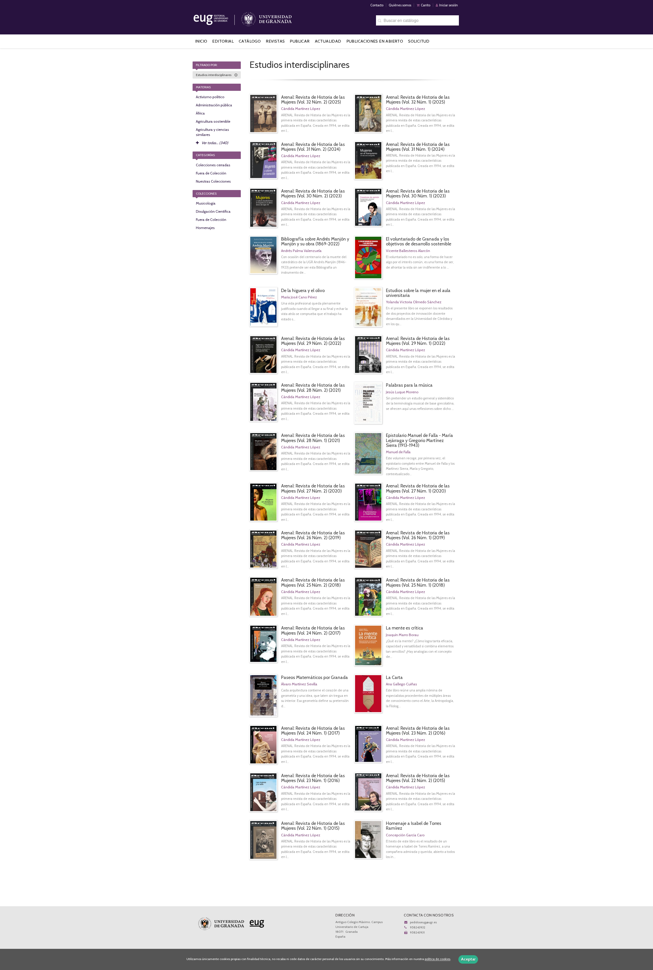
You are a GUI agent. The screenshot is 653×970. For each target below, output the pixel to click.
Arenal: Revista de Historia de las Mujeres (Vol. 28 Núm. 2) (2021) (313, 387)
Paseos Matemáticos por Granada (314, 677)
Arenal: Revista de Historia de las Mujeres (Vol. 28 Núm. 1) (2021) (313, 438)
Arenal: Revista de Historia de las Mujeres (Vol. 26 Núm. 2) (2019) (313, 535)
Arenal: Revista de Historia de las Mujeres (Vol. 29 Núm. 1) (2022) (418, 341)
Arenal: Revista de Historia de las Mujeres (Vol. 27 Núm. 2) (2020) (313, 488)
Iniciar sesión (448, 5)
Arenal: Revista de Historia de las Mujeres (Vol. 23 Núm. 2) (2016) (418, 730)
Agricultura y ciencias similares (212, 132)
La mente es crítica (404, 628)
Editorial (223, 41)
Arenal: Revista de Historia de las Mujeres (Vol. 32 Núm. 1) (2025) (418, 99)
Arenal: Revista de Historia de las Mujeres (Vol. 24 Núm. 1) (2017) (313, 730)
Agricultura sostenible (213, 121)
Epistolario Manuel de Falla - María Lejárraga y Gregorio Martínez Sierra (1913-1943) (419, 440)
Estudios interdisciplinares (214, 75)
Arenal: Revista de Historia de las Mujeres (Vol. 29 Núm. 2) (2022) (313, 341)
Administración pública (214, 105)
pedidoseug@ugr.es (423, 922)
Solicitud (419, 41)
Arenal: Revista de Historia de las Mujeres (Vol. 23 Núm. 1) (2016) (313, 778)
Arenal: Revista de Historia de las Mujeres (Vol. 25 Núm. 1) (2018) (418, 582)
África (200, 113)
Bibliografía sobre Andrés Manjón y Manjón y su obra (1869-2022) (315, 241)
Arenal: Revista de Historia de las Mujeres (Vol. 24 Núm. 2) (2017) (313, 630)
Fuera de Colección (211, 173)
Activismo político (210, 97)
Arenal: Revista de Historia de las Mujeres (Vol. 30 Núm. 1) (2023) (418, 193)
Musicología (206, 203)
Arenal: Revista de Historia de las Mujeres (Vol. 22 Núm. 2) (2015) (418, 778)
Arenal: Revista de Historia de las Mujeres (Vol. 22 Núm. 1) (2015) (313, 826)
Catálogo (250, 41)
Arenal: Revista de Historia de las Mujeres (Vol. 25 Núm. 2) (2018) (313, 582)
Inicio (201, 41)
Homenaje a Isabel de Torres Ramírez (413, 826)
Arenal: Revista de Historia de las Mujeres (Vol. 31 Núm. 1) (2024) (418, 147)
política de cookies (437, 959)
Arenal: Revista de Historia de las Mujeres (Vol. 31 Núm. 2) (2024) (313, 147)
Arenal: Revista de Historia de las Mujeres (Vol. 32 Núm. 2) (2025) (313, 99)
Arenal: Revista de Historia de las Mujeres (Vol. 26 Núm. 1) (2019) (418, 535)
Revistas (275, 41)
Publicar (299, 41)
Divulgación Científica (213, 211)
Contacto (376, 5)
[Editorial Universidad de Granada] (217, 18)
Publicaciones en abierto (374, 41)
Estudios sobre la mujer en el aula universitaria (418, 293)
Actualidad (328, 41)
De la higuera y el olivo (303, 290)
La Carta (394, 677)
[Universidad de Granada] (266, 18)
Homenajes (205, 227)
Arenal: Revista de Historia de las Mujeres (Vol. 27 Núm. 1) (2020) (418, 488)
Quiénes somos (400, 5)
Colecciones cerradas (213, 165)
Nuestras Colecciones (213, 181)
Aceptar (468, 959)
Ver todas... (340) (214, 143)
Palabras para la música (409, 385)
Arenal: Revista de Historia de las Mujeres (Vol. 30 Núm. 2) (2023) (313, 193)
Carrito (425, 5)
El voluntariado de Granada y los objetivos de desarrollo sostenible (418, 241)
